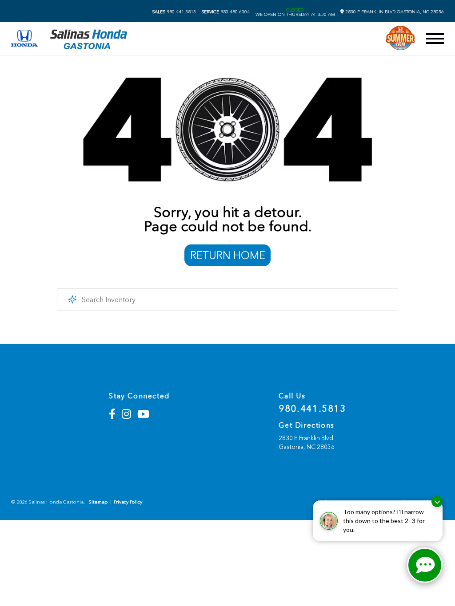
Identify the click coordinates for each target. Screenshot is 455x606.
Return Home (227, 255)
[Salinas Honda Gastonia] (89, 39)
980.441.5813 (174, 12)
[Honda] (24, 39)
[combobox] (227, 299)
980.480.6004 (225, 12)
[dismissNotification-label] (437, 501)
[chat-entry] (425, 565)
